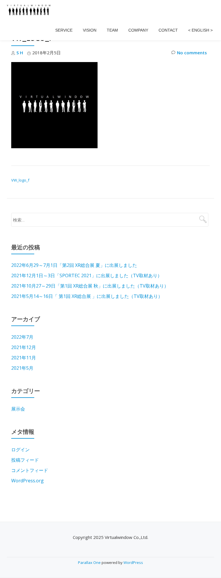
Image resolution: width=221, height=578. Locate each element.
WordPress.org (27, 480)
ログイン (20, 449)
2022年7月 (22, 337)
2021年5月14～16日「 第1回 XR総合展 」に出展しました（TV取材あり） (87, 296)
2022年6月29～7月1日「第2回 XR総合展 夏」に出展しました (74, 265)
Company (138, 30)
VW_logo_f (20, 180)
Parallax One (90, 562)
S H (19, 52)
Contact (168, 30)
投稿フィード (25, 460)
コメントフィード (29, 470)
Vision (89, 30)
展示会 (18, 409)
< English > (200, 30)
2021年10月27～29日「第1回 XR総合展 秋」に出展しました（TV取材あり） (90, 286)
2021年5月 (22, 368)
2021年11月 (23, 357)
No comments (192, 52)
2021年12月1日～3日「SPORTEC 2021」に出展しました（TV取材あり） (86, 275)
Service (64, 30)
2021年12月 (23, 347)
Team (112, 30)
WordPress (133, 562)
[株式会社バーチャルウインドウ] (30, 10)
